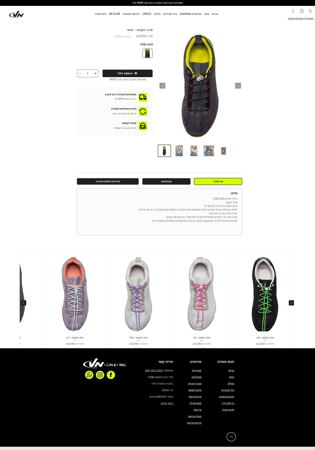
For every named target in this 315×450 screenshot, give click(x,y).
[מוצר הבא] (23, 303)
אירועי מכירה (228, 410)
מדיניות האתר (194, 396)
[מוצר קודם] (291, 303)
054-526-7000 (154, 370)
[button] (215, 14)
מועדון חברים (194, 383)
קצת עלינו (196, 370)
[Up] (231, 436)
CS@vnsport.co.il (158, 377)
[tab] (218, 181)
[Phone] (95, 73)
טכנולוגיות (196, 377)
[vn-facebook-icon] (111, 374)
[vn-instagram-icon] (100, 374)
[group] (157, 303)
